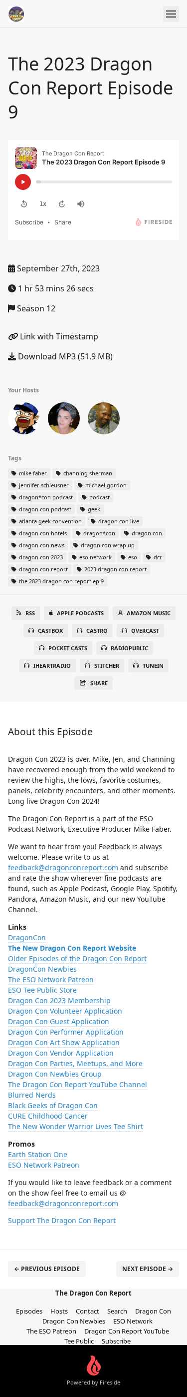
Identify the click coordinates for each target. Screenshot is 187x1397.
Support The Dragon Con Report (62, 1220)
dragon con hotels (42, 533)
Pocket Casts (67, 648)
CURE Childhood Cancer (48, 1116)
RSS (30, 613)
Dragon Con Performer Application (66, 1032)
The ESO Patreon (51, 1331)
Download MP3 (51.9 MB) (64, 356)
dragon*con (98, 533)
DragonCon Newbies (42, 969)
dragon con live (118, 521)
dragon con (146, 533)
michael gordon (105, 485)
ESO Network (133, 1321)
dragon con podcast (44, 509)
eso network (95, 557)
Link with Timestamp (58, 336)
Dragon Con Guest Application (58, 1021)
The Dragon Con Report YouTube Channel (77, 1084)
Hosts (59, 1311)
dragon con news (40, 545)
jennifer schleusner (43, 485)
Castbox (50, 630)
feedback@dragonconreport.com (63, 867)
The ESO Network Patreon (51, 979)
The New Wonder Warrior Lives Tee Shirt (75, 1126)
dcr (157, 557)
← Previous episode (47, 1269)
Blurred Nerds (32, 1095)
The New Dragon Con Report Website (72, 948)
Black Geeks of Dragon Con (53, 1105)
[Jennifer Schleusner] (64, 420)
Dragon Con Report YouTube (126, 1331)
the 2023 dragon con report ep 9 (60, 581)
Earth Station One (37, 1154)
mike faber (32, 473)
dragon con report (42, 569)
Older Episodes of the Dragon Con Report (77, 958)
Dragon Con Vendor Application (61, 1053)
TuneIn (153, 665)
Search (117, 1311)
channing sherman (87, 473)
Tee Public (79, 1341)
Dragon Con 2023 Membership (59, 1000)
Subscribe (116, 1341)
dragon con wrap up (107, 545)
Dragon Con (153, 1311)
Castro (97, 630)
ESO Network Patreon (43, 1165)
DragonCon (27, 937)
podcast (99, 497)
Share (99, 683)
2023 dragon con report (115, 569)
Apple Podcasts (80, 613)
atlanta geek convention (49, 521)
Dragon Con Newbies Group (55, 1074)
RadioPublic (129, 648)
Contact (87, 1311)
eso (132, 557)
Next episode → (147, 1269)
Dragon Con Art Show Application (64, 1042)
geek (93, 509)
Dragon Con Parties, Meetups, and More (75, 1063)
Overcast (145, 630)
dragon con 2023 (40, 557)
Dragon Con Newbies (73, 1321)
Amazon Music (149, 613)
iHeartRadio (52, 665)
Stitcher (106, 665)
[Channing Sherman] (104, 420)
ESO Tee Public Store (42, 990)
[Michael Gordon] (24, 420)
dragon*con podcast (45, 497)
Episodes (29, 1311)
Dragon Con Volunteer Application (65, 1011)
